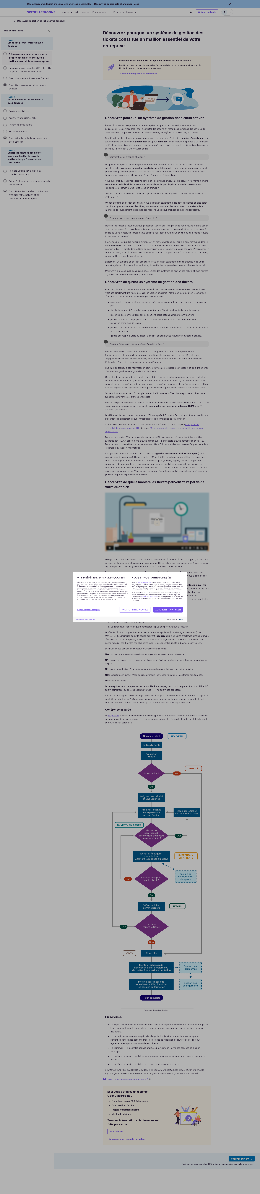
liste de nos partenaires (149, 597)
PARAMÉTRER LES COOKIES (134, 609)
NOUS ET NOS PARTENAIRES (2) (151, 577)
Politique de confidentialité (85, 619)
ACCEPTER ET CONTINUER (168, 609)
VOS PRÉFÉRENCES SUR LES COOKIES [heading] (101, 577)
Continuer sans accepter (88, 609)
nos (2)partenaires (144, 582)
